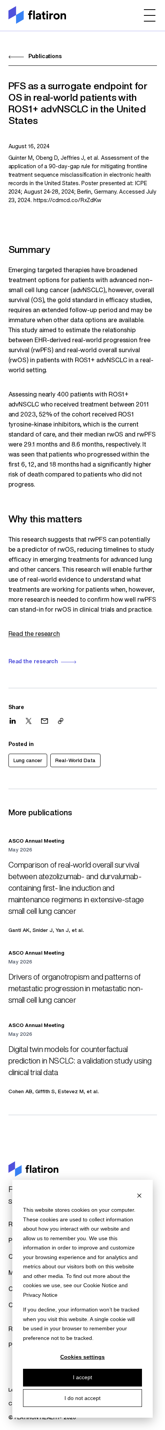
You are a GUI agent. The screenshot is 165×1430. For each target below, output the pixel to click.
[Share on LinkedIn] (12, 721)
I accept (82, 1377)
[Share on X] (29, 721)
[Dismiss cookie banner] (139, 1195)
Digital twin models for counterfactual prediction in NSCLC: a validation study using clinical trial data (80, 1061)
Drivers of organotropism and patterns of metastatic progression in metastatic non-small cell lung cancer (76, 989)
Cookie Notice (100, 1285)
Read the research (34, 634)
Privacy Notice (40, 1295)
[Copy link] (60, 721)
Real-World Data (75, 760)
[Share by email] (44, 721)
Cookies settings (82, 1357)
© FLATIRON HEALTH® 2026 (42, 1417)
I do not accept (82, 1398)
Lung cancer (27, 760)
